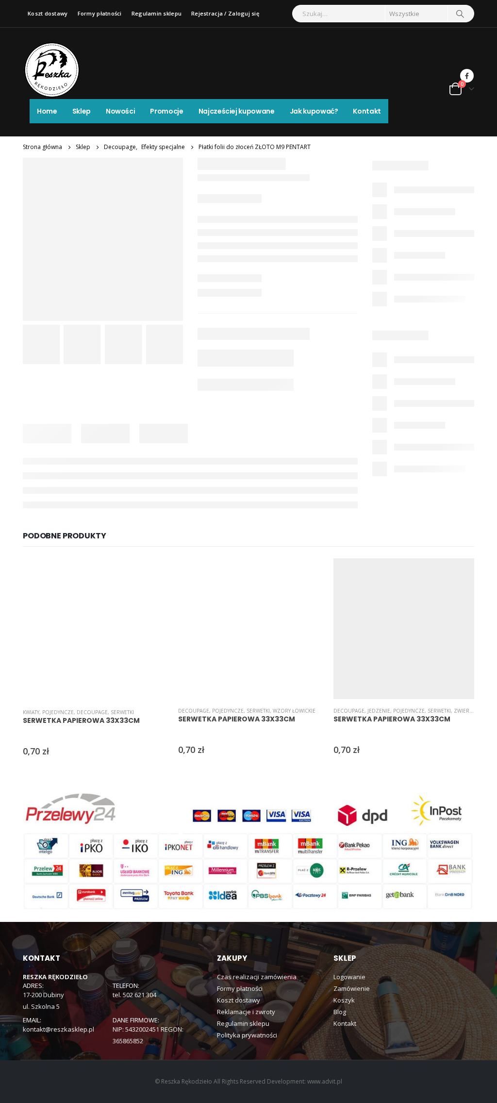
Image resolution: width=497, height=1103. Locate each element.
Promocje (166, 111)
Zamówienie (351, 988)
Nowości (120, 111)
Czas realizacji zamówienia (257, 976)
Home (47, 111)
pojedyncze (58, 712)
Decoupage (92, 712)
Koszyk (344, 1000)
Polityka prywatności (247, 1035)
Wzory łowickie (294, 710)
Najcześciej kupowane (237, 111)
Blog (339, 1011)
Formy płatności (100, 13)
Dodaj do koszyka (147, 574)
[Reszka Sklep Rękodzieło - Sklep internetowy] (52, 70)
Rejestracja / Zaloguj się (225, 13)
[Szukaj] (460, 13)
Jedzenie (378, 710)
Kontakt (367, 111)
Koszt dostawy (48, 13)
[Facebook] (467, 76)
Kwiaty (31, 712)
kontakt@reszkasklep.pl (58, 1029)
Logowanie (349, 976)
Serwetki (122, 712)
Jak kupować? (314, 111)
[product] (93, 629)
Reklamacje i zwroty (246, 1011)
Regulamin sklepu (157, 13)
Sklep (81, 111)
